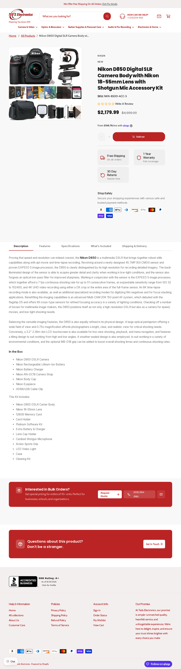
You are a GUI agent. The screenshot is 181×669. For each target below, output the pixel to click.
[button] (168, 16)
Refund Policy (58, 620)
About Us (14, 620)
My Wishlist (99, 620)
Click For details (109, 3)
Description (21, 246)
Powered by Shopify (40, 664)
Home (12, 35)
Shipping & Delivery (134, 246)
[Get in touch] (159, 16)
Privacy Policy (58, 610)
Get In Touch (152, 544)
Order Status (100, 615)
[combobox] (75, 16)
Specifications (70, 246)
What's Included (101, 246)
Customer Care (17, 625)
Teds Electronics (23, 664)
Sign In (97, 610)
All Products (28, 35)
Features (44, 246)
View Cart (98, 625)
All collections (16, 615)
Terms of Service (60, 625)
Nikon (101, 55)
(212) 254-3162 (139, 494)
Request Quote (105, 494)
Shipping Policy (59, 615)
